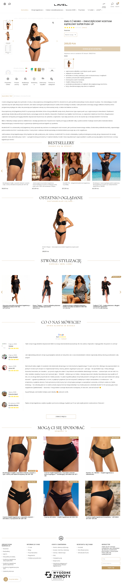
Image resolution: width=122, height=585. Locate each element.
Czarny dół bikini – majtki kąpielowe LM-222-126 (61, 517)
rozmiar (67, 30)
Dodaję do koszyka (92, 49)
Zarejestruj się (57, 558)
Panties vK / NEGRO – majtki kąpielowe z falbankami (100, 473)
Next (57, 41)
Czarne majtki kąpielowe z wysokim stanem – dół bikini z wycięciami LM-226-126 (18, 517)
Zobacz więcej (61, 417)
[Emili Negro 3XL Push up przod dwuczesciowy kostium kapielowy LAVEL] (35, 41)
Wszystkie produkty (9, 557)
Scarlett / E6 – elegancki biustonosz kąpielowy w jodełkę (76, 184)
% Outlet (91, 10)
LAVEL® (98, 10)
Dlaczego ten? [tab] (7, 96)
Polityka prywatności (34, 558)
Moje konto (56, 561)
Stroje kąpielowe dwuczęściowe (35, 18)
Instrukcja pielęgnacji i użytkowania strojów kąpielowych (60, 565)
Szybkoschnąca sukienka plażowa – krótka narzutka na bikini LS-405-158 (75, 306)
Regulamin (31, 555)
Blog (29, 550)
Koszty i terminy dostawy (61, 550)
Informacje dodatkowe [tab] (22, 96)
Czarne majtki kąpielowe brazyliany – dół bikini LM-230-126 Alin (102, 517)
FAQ (54, 555)
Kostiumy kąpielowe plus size (11, 567)
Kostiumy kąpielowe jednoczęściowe (9, 564)
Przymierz (81, 10)
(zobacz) (84, 27)
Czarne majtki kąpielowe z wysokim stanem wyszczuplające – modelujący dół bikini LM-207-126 (61, 474)
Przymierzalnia (32, 553)
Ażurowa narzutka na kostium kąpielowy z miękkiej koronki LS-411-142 (16, 306)
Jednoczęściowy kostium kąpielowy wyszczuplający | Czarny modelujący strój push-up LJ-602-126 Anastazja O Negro (45, 184)
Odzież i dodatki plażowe (54, 10)
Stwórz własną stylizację (60, 547)
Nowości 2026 (70, 10)
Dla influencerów (83, 550)
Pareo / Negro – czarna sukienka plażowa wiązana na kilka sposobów (46, 306)
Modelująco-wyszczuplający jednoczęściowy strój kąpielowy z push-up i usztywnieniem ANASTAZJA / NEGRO (106, 184)
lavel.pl (16, 18)
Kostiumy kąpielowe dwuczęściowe (9, 560)
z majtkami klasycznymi (50, 18)
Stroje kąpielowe (37, 10)
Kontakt (80, 547)
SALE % (5, 554)
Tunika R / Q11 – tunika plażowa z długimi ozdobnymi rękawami (106, 306)
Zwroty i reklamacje (59, 553)
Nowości (5, 549)
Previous (13, 41)
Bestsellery (24, 10)
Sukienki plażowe (8, 571)
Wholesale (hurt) (83, 553)
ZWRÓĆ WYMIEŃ (104, 7)
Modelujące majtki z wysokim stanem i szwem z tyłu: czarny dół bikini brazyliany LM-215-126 (16, 184)
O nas (30, 547)
